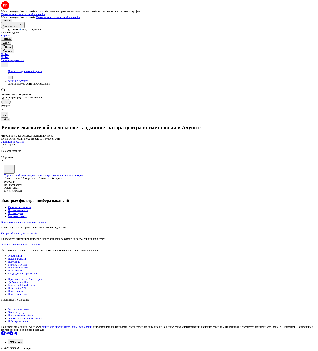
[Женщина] (9, 169)
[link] (7, 47)
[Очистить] (6, 101)
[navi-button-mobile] (4, 64)
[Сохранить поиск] (4, 115)
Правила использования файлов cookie (58, 17)
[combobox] (16, 94)
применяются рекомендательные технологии (67, 326)
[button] (5, 54)
